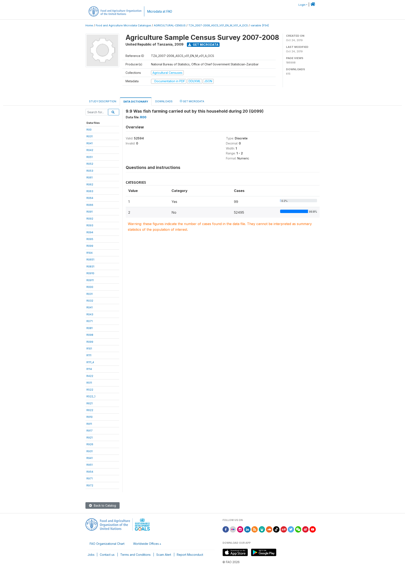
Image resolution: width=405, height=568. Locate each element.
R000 (89, 287)
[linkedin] (247, 529)
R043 (89, 314)
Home (89, 25)
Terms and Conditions (135, 554)
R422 (89, 376)
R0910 (90, 273)
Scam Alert (163, 554)
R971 (89, 478)
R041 (89, 143)
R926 (89, 444)
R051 (89, 157)
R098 (89, 334)
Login (301, 4)
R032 (89, 300)
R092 (89, 218)
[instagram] (240, 529)
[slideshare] (262, 529)
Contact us (107, 554)
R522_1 (90, 396)
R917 (89, 430)
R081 (89, 328)
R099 (89, 245)
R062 (89, 184)
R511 (89, 382)
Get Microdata (205, 44)
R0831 (90, 266)
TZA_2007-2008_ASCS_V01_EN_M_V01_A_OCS (218, 25)
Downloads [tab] (164, 101)
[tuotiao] (284, 529)
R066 (89, 204)
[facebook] (226, 529)
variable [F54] (260, 25)
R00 (89, 129)
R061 (89, 177)
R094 (89, 232)
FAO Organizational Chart (107, 543)
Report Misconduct (190, 554)
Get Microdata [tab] (193, 101)
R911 (89, 423)
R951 (89, 464)
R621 (89, 403)
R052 (89, 163)
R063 (89, 191)
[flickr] (233, 529)
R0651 (90, 259)
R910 (89, 416)
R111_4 (90, 362)
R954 (89, 471)
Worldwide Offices (146, 543)
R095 (89, 239)
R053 (89, 170)
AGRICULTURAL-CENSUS (170, 25)
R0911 (90, 280)
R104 (89, 252)
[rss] (254, 529)
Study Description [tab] (102, 101)
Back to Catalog (104, 505)
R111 (88, 355)
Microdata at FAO (159, 11)
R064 (89, 198)
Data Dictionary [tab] (135, 101)
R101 (89, 348)
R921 (89, 437)
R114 (89, 369)
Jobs (91, 554)
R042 (89, 150)
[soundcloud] (269, 529)
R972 (89, 485)
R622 (89, 410)
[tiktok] (276, 529)
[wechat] (298, 529)
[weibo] (305, 529)
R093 (89, 225)
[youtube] (312, 529)
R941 (89, 458)
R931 (89, 451)
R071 (89, 321)
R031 (89, 136)
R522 (89, 389)
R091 (89, 211)
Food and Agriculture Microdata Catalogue (123, 25)
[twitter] (291, 529)
